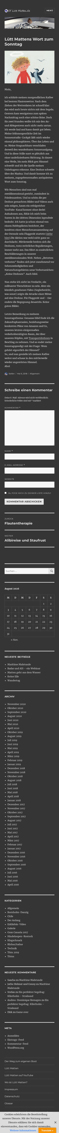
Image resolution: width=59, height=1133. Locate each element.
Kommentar (12, 408)
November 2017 (16, 808)
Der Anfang (13, 920)
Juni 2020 (12, 720)
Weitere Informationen (23, 1130)
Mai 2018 (12, 792)
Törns (10, 956)
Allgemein (35, 373)
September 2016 (16, 864)
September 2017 (16, 816)
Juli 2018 (12, 784)
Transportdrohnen (39, 338)
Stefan (12, 373)
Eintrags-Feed (15, 1039)
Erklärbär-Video (16, 924)
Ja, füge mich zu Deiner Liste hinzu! (29, 493)
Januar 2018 (14, 800)
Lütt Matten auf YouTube (19, 1075)
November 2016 (16, 856)
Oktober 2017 (14, 812)
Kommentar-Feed (17, 1043)
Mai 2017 (12, 832)
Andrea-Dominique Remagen (24, 1000)
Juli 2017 (12, 824)
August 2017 (14, 820)
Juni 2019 (12, 744)
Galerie (11, 928)
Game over (22, 1012)
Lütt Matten (11, 1068)
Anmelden (13, 1035)
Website (9, 479)
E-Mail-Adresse (15, 465)
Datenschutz (12, 1096)
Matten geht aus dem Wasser (24, 672)
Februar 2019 (14, 760)
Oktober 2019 (15, 732)
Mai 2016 (12, 880)
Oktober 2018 (15, 776)
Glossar (9, 1103)
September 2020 (16, 712)
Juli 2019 (12, 740)
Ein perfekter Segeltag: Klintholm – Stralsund (28, 1004)
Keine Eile (13, 676)
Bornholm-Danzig (17, 912)
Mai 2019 (12, 748)
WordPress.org (15, 1047)
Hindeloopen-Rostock (20, 936)
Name (9, 451)
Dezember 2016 (16, 852)
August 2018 (14, 780)
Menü (50, 10)
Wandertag (13, 680)
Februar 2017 (14, 844)
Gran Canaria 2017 (17, 932)
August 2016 (14, 868)
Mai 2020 (12, 724)
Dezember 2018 (16, 768)
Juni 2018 (12, 788)
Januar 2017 (14, 848)
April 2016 (13, 884)
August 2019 (14, 736)
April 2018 (13, 796)
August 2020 (14, 716)
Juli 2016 (12, 872)
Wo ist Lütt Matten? (16, 1082)
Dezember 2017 (16, 804)
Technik (12, 948)
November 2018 (16, 772)
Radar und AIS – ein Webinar (23, 668)
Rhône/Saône (15, 944)
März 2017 (13, 840)
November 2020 (16, 704)
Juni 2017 (12, 828)
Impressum (11, 1089)
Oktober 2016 (15, 860)
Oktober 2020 (15, 708)
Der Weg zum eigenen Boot (21, 1061)
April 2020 (13, 728)
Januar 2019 (14, 764)
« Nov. (14, 639)
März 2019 (13, 756)
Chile (10, 916)
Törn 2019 (13, 952)
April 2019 (13, 752)
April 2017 (13, 836)
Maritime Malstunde (19, 664)
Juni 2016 (12, 876)
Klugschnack (14, 940)
